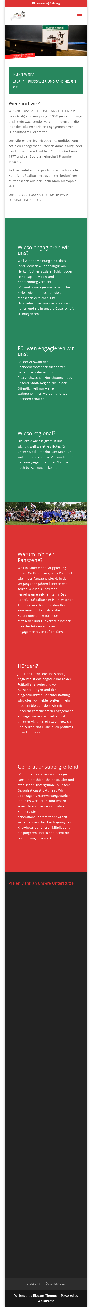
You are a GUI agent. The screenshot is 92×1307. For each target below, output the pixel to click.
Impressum (31, 1283)
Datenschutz (55, 1283)
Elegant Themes (45, 1295)
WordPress (46, 1301)
